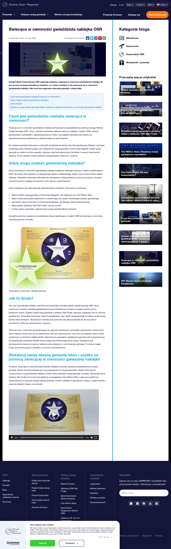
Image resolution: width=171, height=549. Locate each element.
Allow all (42, 543)
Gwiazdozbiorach (98, 502)
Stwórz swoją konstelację (68, 14)
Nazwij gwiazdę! (157, 14)
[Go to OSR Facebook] (144, 503)
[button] (54, 415)
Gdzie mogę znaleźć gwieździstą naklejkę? (29, 100)
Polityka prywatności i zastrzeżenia (123, 536)
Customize (70, 543)
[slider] (52, 437)
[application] (54, 414)
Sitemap (159, 536)
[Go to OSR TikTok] (137, 503)
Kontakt (6, 485)
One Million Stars (68, 503)
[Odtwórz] (12, 437)
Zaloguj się (134, 14)
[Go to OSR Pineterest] (156, 503)
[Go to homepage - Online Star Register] (21, 4)
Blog (129, 5)
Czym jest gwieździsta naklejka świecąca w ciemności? (35, 96)
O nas (121, 5)
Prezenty (7, 14)
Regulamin (147, 536)
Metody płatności (98, 488)
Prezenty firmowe (112, 14)
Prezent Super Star (40, 495)
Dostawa (94, 493)
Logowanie (95, 484)
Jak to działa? (16, 103)
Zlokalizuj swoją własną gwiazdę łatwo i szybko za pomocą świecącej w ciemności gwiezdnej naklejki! (56, 107)
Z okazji (139, 5)
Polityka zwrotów (97, 498)
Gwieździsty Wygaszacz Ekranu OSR (69, 510)
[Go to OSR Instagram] (131, 503)
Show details (103, 537)
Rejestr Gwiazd (67, 484)
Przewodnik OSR (16, 38)
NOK (150, 5)
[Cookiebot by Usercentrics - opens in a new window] (13, 543)
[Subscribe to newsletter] (165, 493)
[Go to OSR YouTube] (150, 503)
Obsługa (113, 5)
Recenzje (7, 502)
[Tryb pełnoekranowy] (95, 437)
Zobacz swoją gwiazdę (33, 14)
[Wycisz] (91, 437)
